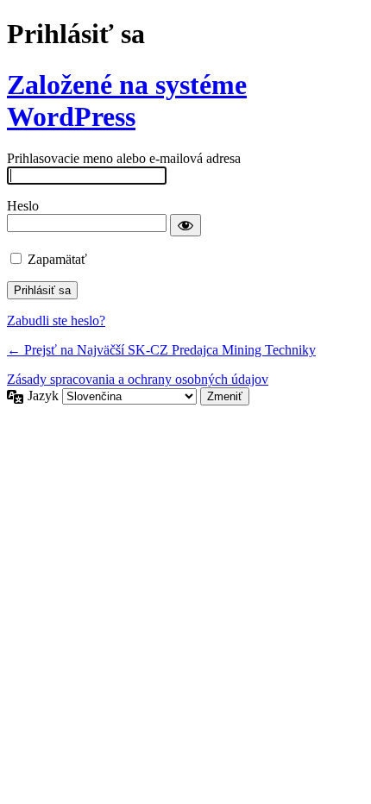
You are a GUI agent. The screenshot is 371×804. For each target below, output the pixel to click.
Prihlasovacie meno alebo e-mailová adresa (124, 158)
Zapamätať (57, 259)
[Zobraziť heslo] (185, 225)
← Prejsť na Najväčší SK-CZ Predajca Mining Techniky (161, 349)
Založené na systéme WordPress (127, 100)
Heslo (23, 205)
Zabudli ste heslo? (56, 320)
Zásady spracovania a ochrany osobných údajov (137, 379)
